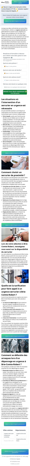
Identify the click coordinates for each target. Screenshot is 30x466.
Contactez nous (16, 461)
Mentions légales (15, 459)
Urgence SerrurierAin (21, 434)
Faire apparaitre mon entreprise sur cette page (15, 456)
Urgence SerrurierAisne (21, 440)
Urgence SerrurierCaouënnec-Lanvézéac (9, 435)
